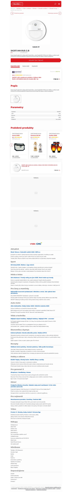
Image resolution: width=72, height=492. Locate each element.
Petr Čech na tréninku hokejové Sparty (20, 418)
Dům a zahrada (27, 8)
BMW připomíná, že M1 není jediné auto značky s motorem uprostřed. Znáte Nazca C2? (33, 310)
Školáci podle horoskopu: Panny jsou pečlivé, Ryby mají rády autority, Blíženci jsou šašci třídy (34, 297)
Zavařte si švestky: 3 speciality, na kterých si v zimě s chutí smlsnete (28, 351)
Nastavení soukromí (31, 489)
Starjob (12, 473)
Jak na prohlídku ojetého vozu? (19, 434)
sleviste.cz (18, 8)
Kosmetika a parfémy (16, 459)
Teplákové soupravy (16, 461)
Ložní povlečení (15, 465)
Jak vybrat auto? (15, 444)
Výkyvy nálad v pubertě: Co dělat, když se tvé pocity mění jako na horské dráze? (31, 405)
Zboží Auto (13, 440)
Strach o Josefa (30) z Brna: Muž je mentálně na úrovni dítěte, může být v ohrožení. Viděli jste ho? (35, 285)
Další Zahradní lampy (17, 133)
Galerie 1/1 (36, 47)
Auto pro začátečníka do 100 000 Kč (20, 438)
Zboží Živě (13, 426)
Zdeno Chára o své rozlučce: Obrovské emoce (22, 416)
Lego (12, 456)
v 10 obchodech (16, 157)
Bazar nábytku (14, 467)
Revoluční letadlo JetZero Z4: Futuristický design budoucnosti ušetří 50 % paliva (31, 404)
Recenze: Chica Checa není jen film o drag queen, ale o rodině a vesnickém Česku (31, 377)
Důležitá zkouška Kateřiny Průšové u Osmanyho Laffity (24, 414)
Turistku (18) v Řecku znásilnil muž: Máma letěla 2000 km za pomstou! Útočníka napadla (33, 258)
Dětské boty (14, 463)
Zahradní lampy (53, 8)
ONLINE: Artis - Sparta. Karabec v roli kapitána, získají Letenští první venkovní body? (31, 267)
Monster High (14, 452)
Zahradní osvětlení (43, 8)
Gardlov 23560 (53, 135)
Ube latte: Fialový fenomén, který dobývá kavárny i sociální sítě (26, 349)
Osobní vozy (14, 428)
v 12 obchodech (53, 157)
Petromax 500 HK (35, 135)
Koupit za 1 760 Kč (36, 60)
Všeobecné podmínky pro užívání (26, 488)
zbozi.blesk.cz (14, 432)
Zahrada (35, 8)
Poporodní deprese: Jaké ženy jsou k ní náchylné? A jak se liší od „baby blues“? (30, 389)
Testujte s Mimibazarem (17, 450)
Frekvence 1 (14, 479)
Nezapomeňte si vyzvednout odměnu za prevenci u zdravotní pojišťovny (29, 393)
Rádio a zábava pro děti (16, 477)
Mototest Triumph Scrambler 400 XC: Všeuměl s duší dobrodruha (27, 312)
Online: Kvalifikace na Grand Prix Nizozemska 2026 (23, 308)
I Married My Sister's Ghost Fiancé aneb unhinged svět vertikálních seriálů (29, 375)
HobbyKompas (14, 436)
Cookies (58, 488)
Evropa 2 (13, 481)
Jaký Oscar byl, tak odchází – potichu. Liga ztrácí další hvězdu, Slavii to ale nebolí (31, 269)
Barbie (12, 454)
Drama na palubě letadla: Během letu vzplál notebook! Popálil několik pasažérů (31, 280)
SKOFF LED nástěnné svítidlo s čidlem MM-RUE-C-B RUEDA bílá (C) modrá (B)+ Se (26, 78)
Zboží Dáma (14, 430)
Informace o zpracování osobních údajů (46, 488)
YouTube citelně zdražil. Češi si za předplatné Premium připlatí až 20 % (28, 324)
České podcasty (15, 475)
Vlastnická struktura (41, 489)
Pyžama (13, 457)
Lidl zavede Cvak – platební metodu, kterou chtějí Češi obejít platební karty (30, 326)
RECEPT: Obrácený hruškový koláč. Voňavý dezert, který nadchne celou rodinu (30, 299)
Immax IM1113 (16, 135)
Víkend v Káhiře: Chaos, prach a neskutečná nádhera (24, 362)
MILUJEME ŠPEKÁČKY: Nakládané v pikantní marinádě (25, 295)
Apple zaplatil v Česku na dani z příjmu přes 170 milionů (25, 340)
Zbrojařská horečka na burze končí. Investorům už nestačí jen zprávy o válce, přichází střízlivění (34, 335)
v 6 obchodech (34, 157)
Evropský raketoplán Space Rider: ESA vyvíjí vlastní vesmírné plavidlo (28, 402)
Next (60, 145)
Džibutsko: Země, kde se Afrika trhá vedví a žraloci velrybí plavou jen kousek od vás (32, 364)
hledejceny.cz (14, 424)
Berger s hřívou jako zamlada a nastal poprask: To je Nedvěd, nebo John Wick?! (31, 271)
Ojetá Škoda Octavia (16, 442)
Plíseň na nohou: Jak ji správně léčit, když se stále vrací (24, 391)
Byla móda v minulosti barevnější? (19, 378)
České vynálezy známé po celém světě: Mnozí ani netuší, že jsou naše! (28, 256)
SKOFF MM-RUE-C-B (20, 50)
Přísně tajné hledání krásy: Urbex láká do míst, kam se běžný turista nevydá (29, 366)
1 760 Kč (55, 79)
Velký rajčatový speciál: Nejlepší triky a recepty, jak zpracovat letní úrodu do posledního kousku (34, 353)
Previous (11, 145)
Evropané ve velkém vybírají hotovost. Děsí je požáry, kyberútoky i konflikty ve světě (32, 254)
